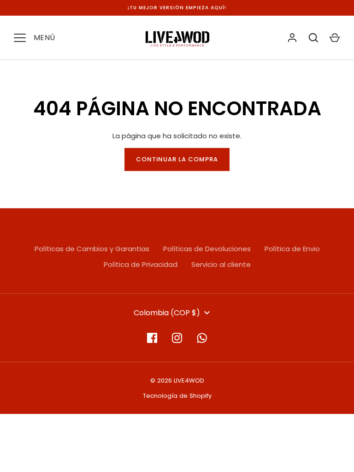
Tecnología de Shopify (177, 395)
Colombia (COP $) (167, 312)
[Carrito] (334, 38)
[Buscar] (313, 38)
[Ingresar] (292, 38)
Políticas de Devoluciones (207, 249)
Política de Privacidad (140, 264)
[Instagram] (177, 338)
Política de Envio (292, 249)
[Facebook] (152, 338)
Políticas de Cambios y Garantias (92, 249)
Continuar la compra (177, 159)
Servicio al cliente (221, 264)
